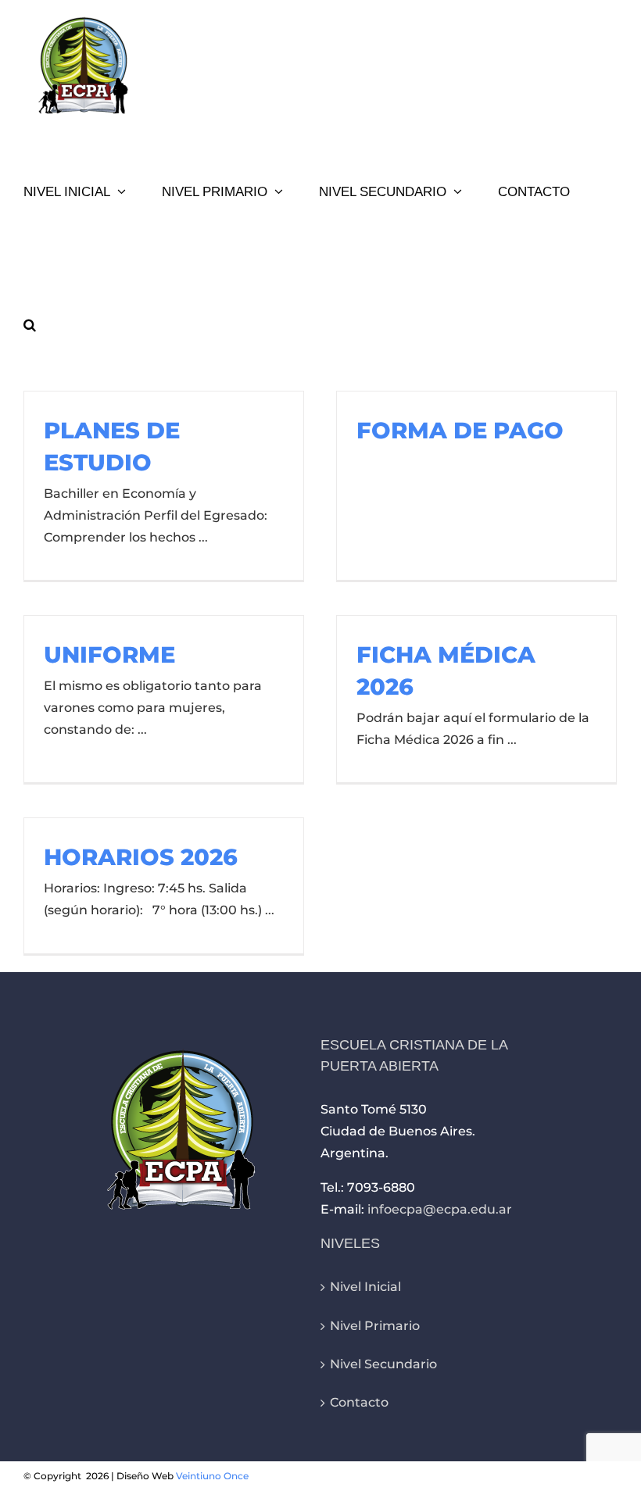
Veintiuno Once (212, 1476)
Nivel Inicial (365, 1286)
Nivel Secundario (383, 1364)
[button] (29, 324)
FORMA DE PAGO (460, 430)
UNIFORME (109, 654)
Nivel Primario (375, 1325)
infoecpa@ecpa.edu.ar (439, 1209)
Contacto (359, 1402)
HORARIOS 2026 (141, 857)
